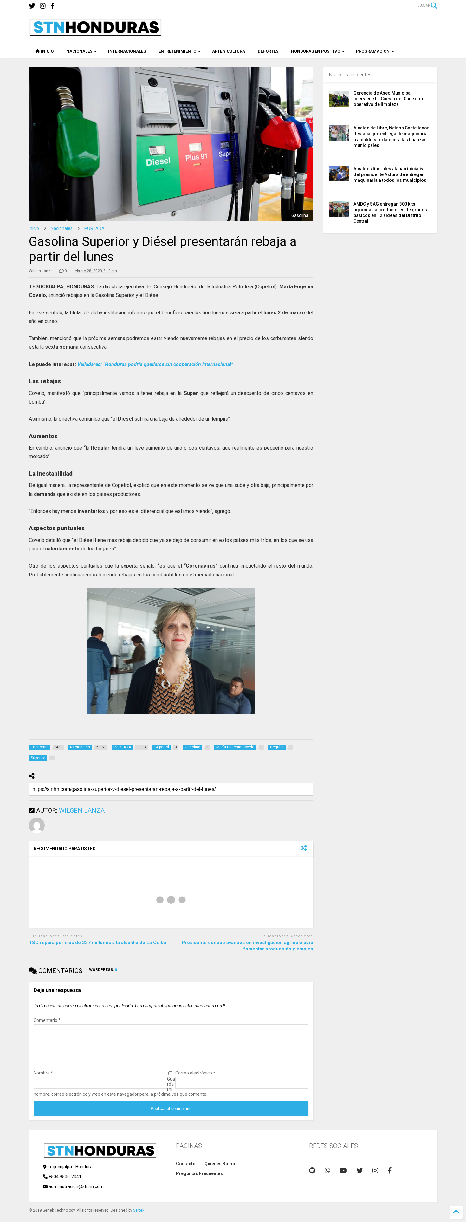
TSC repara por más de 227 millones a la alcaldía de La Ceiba (97, 942)
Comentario (47, 1020)
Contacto (186, 1163)
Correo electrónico (195, 1072)
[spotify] (312, 1170)
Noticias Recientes (350, 74)
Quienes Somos (221, 1163)
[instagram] (43, 6)
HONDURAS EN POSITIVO (315, 51)
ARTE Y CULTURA (228, 51)
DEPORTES (268, 51)
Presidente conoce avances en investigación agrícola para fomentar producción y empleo (247, 946)
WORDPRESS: (103, 970)
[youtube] (343, 1170)
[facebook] (52, 6)
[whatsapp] (327, 1170)
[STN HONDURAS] (95, 33)
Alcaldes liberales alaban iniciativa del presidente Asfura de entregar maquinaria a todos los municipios (389, 174)
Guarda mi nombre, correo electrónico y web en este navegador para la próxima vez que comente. (120, 1086)
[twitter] (32, 6)
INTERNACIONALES (127, 51)
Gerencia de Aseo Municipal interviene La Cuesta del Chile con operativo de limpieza (388, 98)
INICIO (47, 51)
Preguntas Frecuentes (199, 1173)
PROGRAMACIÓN (373, 51)
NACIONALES (79, 51)
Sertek (138, 1210)
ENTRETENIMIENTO (177, 51)
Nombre (43, 1072)
